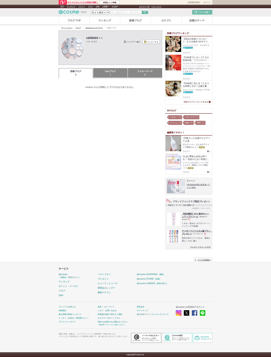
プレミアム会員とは (67, 307)
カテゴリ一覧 (144, 7)
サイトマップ (142, 310)
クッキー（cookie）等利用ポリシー (74, 318)
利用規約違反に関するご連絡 (110, 314)
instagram (178, 313)
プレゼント (103, 278)
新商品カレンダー (106, 288)
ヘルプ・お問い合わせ (107, 310)
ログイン (207, 2)
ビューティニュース (107, 283)
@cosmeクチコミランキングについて (153, 314)
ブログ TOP (74, 20)
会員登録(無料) (194, 2)
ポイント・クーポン (68, 286)
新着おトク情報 (109, 2)
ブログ (90, 6)
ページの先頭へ (204, 260)
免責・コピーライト (106, 307)
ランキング (71, 6)
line (202, 313)
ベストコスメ (156, 7)
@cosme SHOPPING (151, 274)
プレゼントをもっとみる (200, 247)
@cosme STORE (149, 278)
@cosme (70, 275)
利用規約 (62, 310)
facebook (194, 313)
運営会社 (140, 307)
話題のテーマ (197, 20)
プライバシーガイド (67, 322)
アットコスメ (66, 28)
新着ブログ (135, 20)
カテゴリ (166, 20)
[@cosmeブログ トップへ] (73, 12)
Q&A (97, 6)
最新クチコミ (104, 292)
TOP (62, 6)
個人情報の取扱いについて (70, 314)
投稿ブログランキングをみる (196, 102)
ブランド (81, 6)
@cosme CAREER (152, 283)
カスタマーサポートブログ (109, 318)
